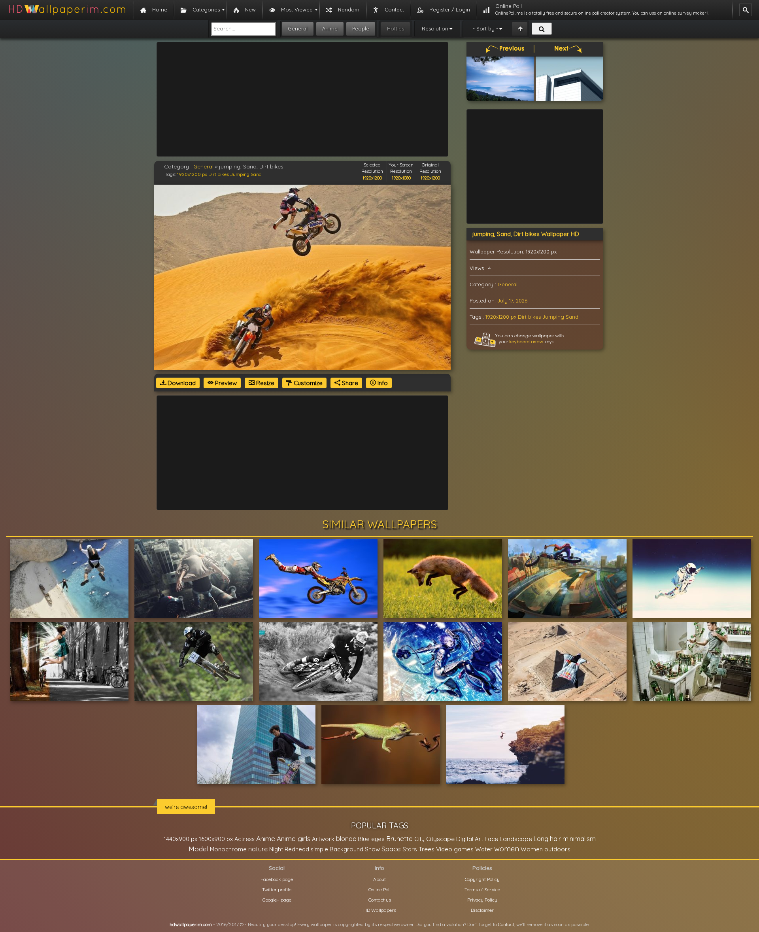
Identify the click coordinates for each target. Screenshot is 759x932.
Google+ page (276, 900)
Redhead (297, 849)
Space (391, 849)
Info (382, 383)
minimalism (579, 838)
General (298, 28)
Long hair (547, 839)
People (360, 28)
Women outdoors (545, 849)
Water (484, 849)
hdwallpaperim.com (191, 924)
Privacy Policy (482, 900)
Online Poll (379, 889)
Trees (426, 849)
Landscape (516, 839)
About (379, 879)
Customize (307, 383)
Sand (256, 174)
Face (491, 839)
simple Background (337, 849)
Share (349, 383)
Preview (225, 383)
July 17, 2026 (512, 300)
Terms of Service (482, 889)
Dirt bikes (218, 174)
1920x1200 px (192, 174)
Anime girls (293, 838)
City (419, 839)
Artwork (323, 839)
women (506, 848)
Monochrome (228, 849)
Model (198, 849)
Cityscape (440, 839)
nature (258, 849)
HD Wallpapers (379, 910)
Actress (244, 839)
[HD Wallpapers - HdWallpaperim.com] (67, 10)
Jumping (239, 174)
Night (276, 849)
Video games (455, 849)
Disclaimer (482, 910)
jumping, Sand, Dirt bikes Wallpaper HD (525, 234)
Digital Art (469, 839)
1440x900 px (180, 839)
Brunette (399, 838)
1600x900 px (216, 839)
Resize (264, 383)
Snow (372, 849)
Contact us (379, 900)
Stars (409, 849)
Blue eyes (371, 839)
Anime (330, 28)
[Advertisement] (302, 99)
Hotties (395, 28)
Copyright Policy (482, 879)
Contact (506, 924)
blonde (346, 839)
